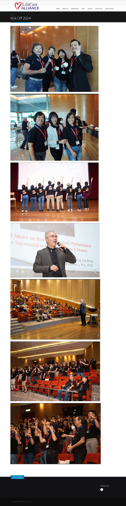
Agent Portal (109, 8)
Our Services (75, 8)
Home (58, 8)
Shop (83, 8)
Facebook (101, 489)
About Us (65, 8)
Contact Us (98, 8)
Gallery (89, 8)
